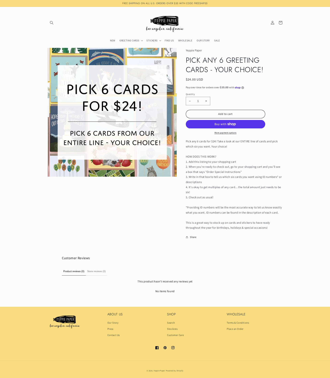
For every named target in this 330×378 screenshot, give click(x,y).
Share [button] (193, 237)
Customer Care (175, 335)
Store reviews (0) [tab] (96, 271)
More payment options (225, 132)
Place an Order (235, 328)
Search (171, 322)
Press (110, 328)
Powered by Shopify (174, 370)
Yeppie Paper (159, 370)
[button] (52, 23)
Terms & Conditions (238, 322)
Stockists (172, 328)
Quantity (190, 94)
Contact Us (113, 335)
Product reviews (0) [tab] (73, 271)
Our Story (113, 322)
